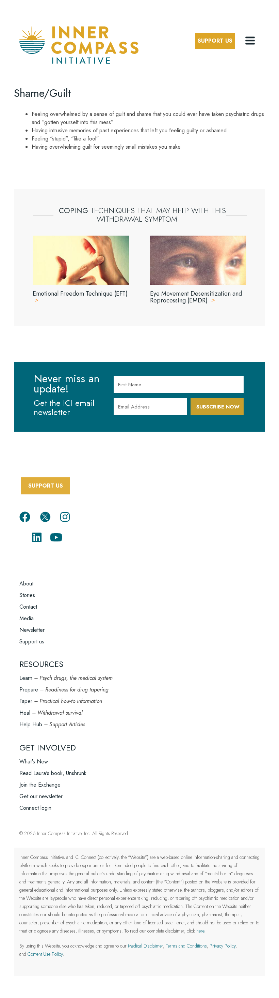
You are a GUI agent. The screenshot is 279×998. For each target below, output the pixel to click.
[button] (251, 40)
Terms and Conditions (186, 945)
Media (26, 618)
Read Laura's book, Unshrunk (52, 773)
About (26, 583)
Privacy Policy (222, 945)
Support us (31, 641)
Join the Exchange (40, 785)
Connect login (35, 808)
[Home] (78, 44)
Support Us (215, 41)
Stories (27, 595)
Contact (28, 607)
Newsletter (32, 630)
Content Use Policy (45, 954)
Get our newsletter (41, 796)
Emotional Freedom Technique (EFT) (80, 293)
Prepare (28, 690)
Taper (25, 701)
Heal (24, 713)
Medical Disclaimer (145, 945)
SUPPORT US (45, 486)
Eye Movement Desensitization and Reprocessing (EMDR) (196, 297)
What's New (33, 761)
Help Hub (30, 724)
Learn (25, 678)
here (200, 930)
